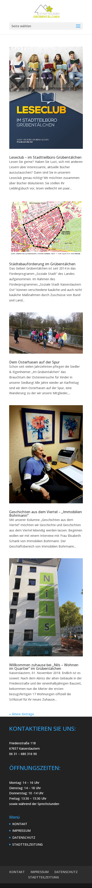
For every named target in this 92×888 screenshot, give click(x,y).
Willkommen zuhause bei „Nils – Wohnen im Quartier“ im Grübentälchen (43, 666)
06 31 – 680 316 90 (23, 754)
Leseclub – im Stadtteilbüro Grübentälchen (45, 157)
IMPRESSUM (21, 830)
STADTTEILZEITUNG (27, 844)
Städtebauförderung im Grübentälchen (42, 263)
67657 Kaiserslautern (24, 748)
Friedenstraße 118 (22, 743)
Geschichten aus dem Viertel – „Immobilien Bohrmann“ (45, 513)
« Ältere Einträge (21, 714)
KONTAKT (19, 824)
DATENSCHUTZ (23, 837)
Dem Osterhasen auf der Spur (34, 362)
